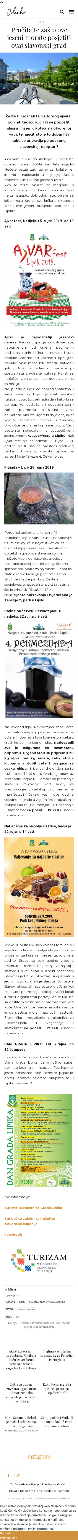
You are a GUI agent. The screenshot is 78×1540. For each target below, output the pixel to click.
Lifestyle (13, 1323)
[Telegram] (48, 1335)
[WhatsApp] (28, 1335)
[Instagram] (19, 1476)
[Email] (38, 1335)
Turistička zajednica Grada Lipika (33, 1208)
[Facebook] (9, 1335)
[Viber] (58, 1335)
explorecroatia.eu (26, 1309)
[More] (68, 1335)
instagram (39, 1456)
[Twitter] (19, 1335)
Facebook (13, 1234)
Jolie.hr (12, 1289)
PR (17, 1316)
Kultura (38, 22)
